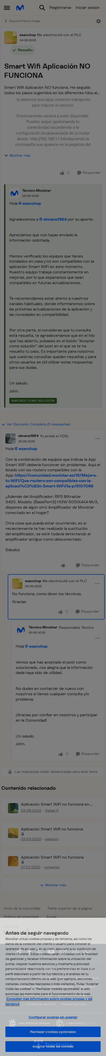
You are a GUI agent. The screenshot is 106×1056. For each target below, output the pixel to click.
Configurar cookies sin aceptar (53, 1017)
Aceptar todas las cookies (53, 1046)
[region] (53, 987)
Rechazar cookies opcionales (53, 1032)
